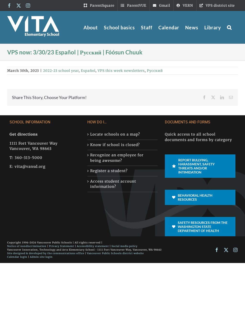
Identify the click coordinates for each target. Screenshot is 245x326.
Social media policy (124, 246)
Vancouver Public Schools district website (115, 253)
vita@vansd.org (30, 166)
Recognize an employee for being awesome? (117, 158)
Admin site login (41, 256)
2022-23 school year (61, 70)
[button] (229, 27)
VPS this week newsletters (121, 70)
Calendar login (17, 256)
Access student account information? (113, 184)
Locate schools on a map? (115, 134)
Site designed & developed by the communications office (45, 253)
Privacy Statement (61, 246)
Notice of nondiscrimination (26, 246)
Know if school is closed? (115, 144)
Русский (155, 70)
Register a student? (109, 170)
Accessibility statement (93, 246)
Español (88, 70)
